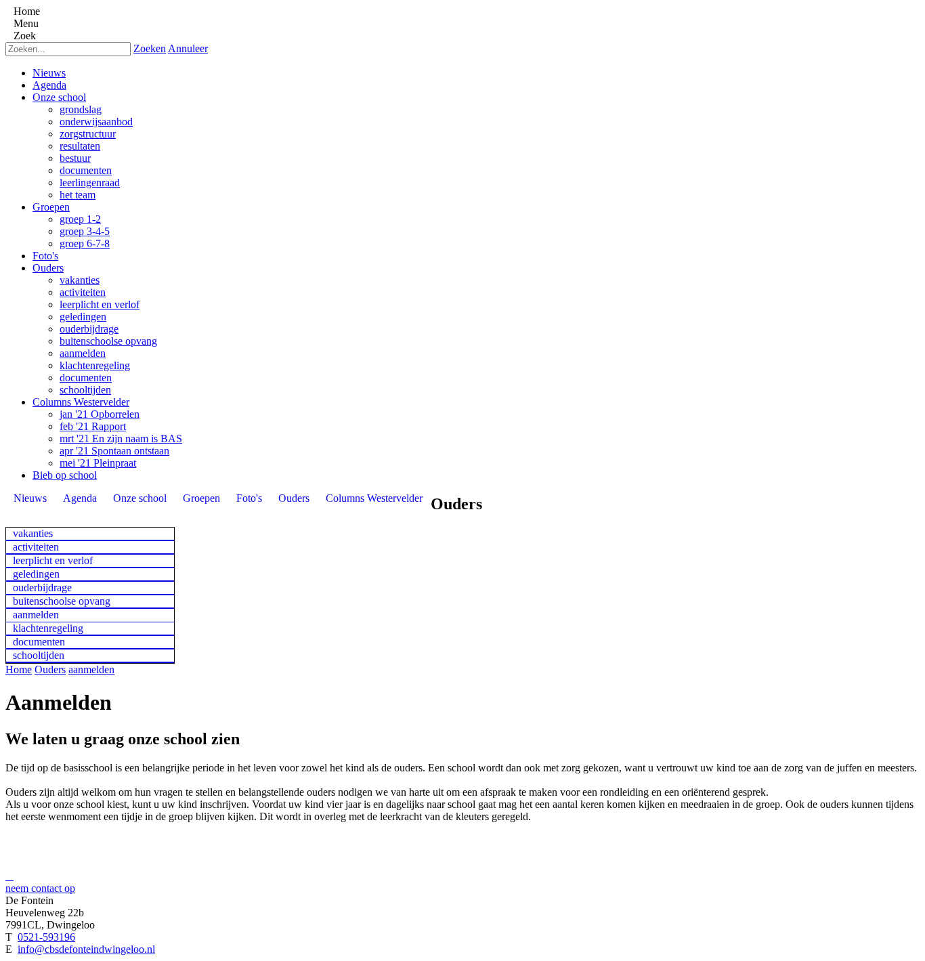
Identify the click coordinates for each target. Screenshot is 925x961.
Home (18, 669)
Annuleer (188, 48)
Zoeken (149, 48)
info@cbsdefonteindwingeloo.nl (86, 949)
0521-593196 (46, 937)
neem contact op (40, 888)
